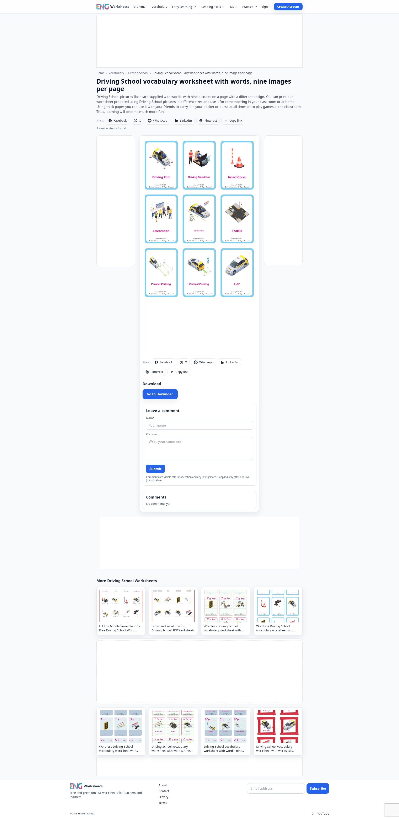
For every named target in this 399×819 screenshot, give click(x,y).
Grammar (140, 7)
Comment (153, 434)
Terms (163, 803)
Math (233, 7)
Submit (155, 468)
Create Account (288, 7)
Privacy (163, 797)
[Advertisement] (199, 41)
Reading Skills (211, 7)
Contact (164, 791)
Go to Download (160, 394)
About (163, 785)
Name (150, 418)
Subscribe (318, 788)
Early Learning (182, 7)
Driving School (138, 73)
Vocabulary (159, 7)
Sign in (266, 7)
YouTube (323, 813)
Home (100, 73)
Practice (247, 7)
